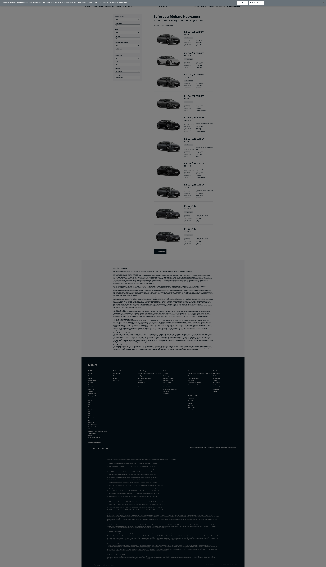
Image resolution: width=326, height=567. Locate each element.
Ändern (242, 2)
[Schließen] (323, 3)
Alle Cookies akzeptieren (256, 2)
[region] (163, 3)
